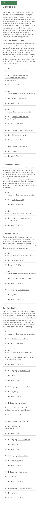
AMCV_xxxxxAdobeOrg (26, 357)
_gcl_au (14, 357)
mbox (21, 260)
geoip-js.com (22, 146)
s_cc (13, 200)
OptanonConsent (10, 80)
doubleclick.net (23, 456)
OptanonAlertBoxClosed (20, 75)
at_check (15, 260)
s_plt (18, 200)
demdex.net (22, 472)
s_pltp (22, 200)
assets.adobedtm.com (25, 488)
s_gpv (7, 220)
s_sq (15, 220)
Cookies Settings (9, 3)
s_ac (11, 220)
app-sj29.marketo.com (25, 130)
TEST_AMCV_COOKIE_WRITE (16, 78)
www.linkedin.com (24, 439)
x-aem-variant (22, 98)
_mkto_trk (15, 218)
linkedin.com (22, 403)
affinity (14, 98)
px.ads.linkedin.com (25, 387)
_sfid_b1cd (15, 278)
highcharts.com (23, 290)
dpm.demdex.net (24, 371)
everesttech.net (23, 421)
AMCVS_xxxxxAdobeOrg (20, 339)
